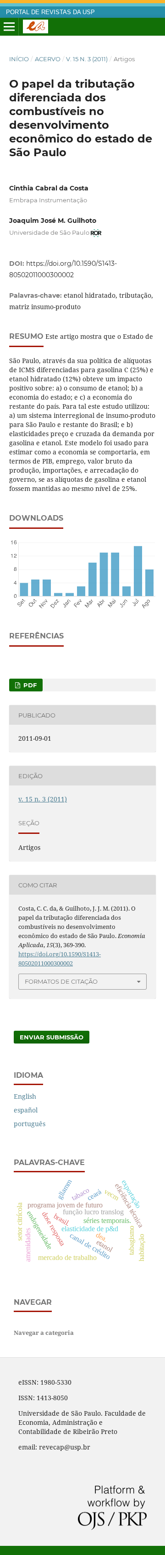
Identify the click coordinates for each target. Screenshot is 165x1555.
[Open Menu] (9, 27)
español (26, 1110)
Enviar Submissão (51, 1037)
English (25, 1096)
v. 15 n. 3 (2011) (87, 59)
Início (19, 59)
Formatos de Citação (61, 981)
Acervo (47, 59)
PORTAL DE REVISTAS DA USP (50, 12)
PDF (29, 685)
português (29, 1123)
